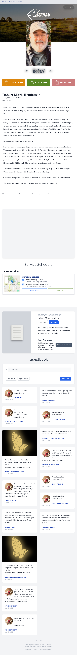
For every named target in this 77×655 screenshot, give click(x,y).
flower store (57, 194)
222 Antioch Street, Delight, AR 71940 (38, 286)
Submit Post (66, 379)
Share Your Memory (63, 345)
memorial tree (27, 194)
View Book (42, 322)
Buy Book (54, 322)
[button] (12, 281)
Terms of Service (44, 646)
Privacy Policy (33, 646)
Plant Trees (60, 290)
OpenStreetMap (40, 649)
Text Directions (34, 290)
